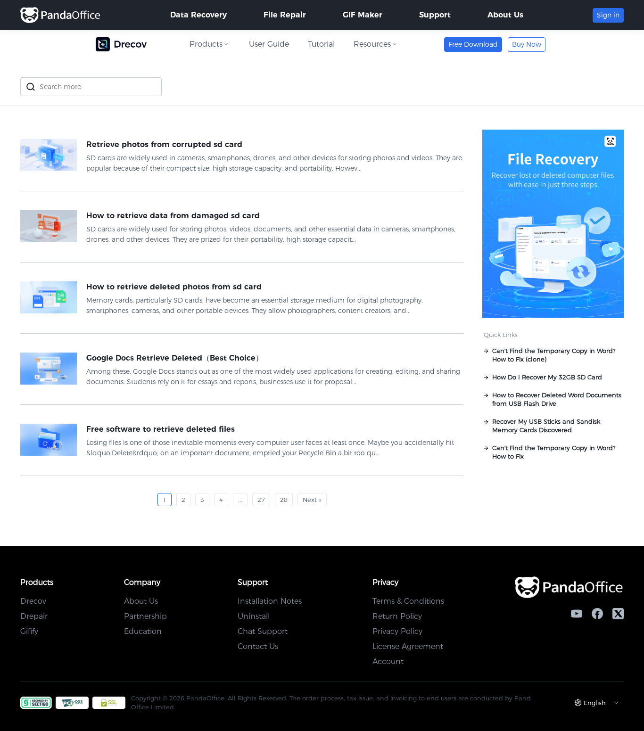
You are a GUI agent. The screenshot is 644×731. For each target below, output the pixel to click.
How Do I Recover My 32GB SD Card (547, 377)
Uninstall (254, 616)
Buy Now (526, 44)
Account (388, 661)
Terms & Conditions (408, 601)
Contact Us (258, 646)
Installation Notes (270, 601)
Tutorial (321, 44)
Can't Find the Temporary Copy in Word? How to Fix (554, 452)
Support (435, 14)
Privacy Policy (397, 631)
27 (261, 499)
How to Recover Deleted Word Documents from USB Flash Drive (556, 399)
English (595, 702)
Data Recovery (198, 14)
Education (143, 631)
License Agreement (407, 646)
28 (284, 499)
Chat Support (263, 631)
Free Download (473, 44)
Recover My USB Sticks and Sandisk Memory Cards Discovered (546, 426)
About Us (505, 14)
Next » (312, 499)
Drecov (33, 601)
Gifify (29, 631)
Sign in (608, 15)
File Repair (285, 14)
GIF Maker (362, 14)
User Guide (269, 44)
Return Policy (397, 616)
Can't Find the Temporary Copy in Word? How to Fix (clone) (554, 355)
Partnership (145, 616)
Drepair (34, 616)
